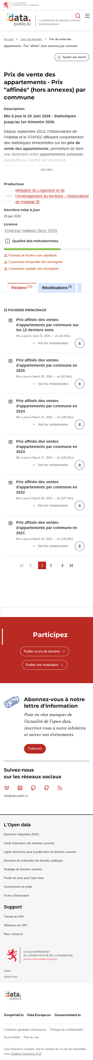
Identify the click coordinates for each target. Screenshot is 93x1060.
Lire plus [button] (47, 169)
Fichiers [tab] (21, 287)
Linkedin (20, 788)
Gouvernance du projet (18, 886)
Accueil (9, 39)
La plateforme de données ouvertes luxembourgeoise (59, 22)
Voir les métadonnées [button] (53, 343)
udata (7, 970)
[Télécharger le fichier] (79, 343)
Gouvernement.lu (68, 1015)
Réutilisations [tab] (56, 287)
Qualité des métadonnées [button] (7, 241)
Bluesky (6, 788)
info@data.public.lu (16, 795)
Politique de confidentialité (67, 1029)
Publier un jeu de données (42, 651)
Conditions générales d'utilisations (25, 1029)
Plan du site (31, 1037)
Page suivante (62, 565)
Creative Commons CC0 (26, 1053)
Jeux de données (32, 39)
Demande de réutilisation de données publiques (33, 860)
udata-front (10, 976)
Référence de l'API (15, 925)
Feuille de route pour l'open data (24, 878)
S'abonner (35, 748)
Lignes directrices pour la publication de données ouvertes (40, 852)
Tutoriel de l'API (14, 916)
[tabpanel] (46, 450)
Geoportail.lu (14, 1015)
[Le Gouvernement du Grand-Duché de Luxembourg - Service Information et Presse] (40, 955)
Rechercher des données (78, 15)
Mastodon (33, 788)
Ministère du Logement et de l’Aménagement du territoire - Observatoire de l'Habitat (52, 196)
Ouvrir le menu (87, 15)
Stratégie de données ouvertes (23, 869)
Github (46, 788)
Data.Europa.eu (39, 1015)
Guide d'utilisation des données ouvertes (29, 843)
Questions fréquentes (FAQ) (21, 834)
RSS (60, 788)
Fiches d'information (16, 895)
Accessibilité (12, 1037)
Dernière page (71, 565)
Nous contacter (13, 934)
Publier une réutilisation (42, 665)
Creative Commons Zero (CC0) (31, 231)
